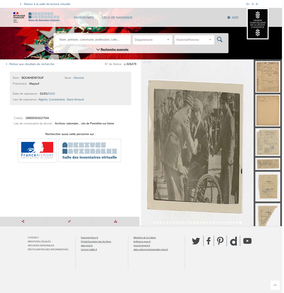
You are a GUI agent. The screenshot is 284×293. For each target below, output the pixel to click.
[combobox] (153, 41)
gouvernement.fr (141, 245)
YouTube (247, 241)
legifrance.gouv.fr (142, 241)
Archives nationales (41, 245)
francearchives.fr (89, 237)
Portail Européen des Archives (96, 241)
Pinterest (220, 241)
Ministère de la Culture (144, 237)
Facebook (209, 241)
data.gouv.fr (87, 245)
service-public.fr (89, 249)
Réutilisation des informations (48, 249)
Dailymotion (233, 241)
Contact (33, 237)
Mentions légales (39, 241)
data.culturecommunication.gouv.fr (150, 249)
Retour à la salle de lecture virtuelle (47, 4)
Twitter (196, 241)
